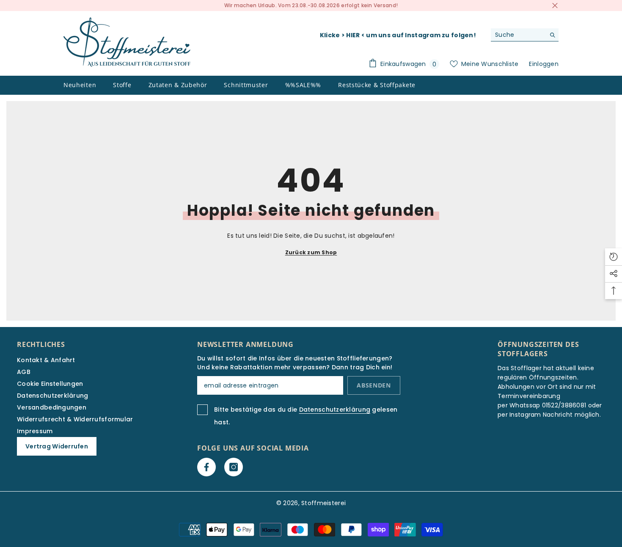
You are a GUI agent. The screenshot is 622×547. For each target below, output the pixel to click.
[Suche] (525, 34)
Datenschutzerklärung (335, 409)
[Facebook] (206, 467)
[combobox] (518, 34)
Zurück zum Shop (311, 252)
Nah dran (555, 5)
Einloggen (544, 64)
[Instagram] (233, 467)
